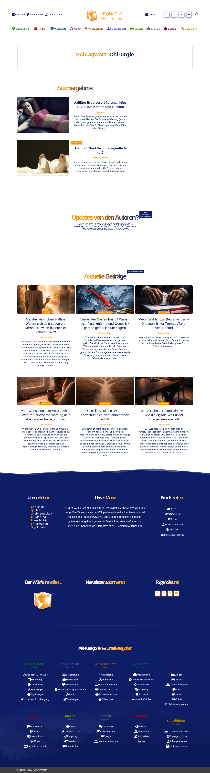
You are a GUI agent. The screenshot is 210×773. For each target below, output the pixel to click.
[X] (181, 14)
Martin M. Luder (100, 158)
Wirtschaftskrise (105, 312)
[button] (197, 14)
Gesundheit (34, 664)
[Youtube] (189, 14)
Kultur (176, 664)
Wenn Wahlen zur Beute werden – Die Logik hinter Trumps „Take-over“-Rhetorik (164, 324)
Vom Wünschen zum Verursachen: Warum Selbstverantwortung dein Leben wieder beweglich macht (46, 415)
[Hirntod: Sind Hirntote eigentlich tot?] (43, 158)
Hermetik (46, 312)
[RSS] (174, 14)
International (164, 312)
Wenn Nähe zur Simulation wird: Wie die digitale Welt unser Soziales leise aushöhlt (164, 415)
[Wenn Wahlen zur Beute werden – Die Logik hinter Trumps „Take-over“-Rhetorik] (164, 299)
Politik (34, 715)
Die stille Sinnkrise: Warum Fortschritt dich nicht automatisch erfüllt (105, 415)
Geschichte (176, 720)
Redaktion (100, 112)
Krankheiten (76, 143)
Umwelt (69, 715)
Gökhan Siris (46, 337)
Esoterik (140, 715)
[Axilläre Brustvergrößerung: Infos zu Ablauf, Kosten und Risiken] (43, 115)
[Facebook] (166, 14)
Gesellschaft (69, 664)
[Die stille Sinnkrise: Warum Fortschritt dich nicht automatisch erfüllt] (105, 391)
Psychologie (46, 404)
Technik (105, 715)
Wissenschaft (105, 664)
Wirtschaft (140, 664)
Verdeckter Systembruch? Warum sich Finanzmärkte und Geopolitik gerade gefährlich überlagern (105, 324)
